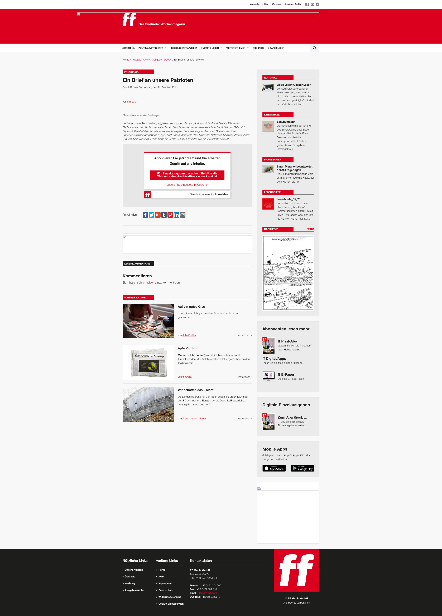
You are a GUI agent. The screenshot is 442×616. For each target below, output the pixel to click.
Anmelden (255, 4)
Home (126, 60)
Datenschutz (165, 590)
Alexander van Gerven (194, 419)
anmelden (148, 283)
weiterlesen (245, 335)
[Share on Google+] (158, 215)
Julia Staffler (189, 335)
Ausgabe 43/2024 (161, 60)
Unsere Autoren (134, 570)
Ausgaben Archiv (293, 4)
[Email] (182, 215)
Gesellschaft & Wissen (184, 48)
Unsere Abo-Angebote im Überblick (187, 185)
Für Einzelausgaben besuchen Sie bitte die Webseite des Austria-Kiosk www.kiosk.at (187, 175)
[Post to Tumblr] (164, 215)
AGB (161, 577)
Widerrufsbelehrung (169, 597)
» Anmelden (220, 194)
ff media (131, 102)
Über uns (130, 577)
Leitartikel (128, 48)
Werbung (276, 4)
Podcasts (258, 48)
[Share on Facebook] (145, 215)
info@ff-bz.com (208, 593)
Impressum (165, 583)
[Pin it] (170, 215)
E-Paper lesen (276, 48)
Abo (266, 4)
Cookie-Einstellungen (171, 604)
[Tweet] (151, 215)
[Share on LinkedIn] (176, 215)
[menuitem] (128, 48)
